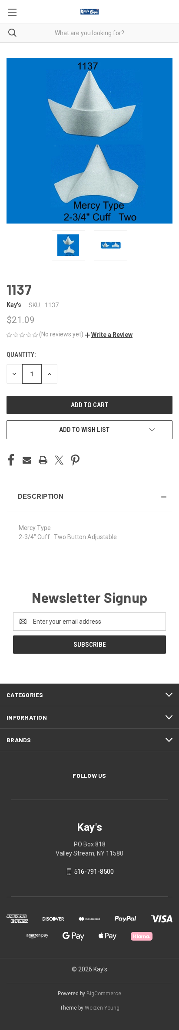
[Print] (43, 460)
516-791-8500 (94, 871)
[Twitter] (59, 460)
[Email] (27, 460)
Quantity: (21, 354)
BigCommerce (103, 994)
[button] (109, 334)
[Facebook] (11, 460)
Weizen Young (102, 1008)
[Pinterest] (75, 460)
